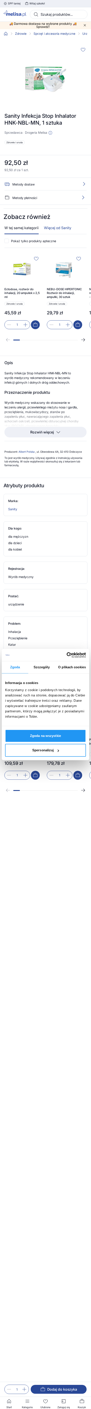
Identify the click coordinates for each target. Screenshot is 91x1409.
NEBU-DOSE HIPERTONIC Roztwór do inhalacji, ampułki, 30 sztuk (64, 293)
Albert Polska (27, 451)
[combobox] (58, 14)
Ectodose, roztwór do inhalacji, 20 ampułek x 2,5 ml (22, 293)
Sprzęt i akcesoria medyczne (54, 33)
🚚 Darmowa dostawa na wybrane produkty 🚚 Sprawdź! (43, 25)
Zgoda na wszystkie (45, 736)
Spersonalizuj (43, 750)
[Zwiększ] (24, 1389)
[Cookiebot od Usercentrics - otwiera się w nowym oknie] (66, 655)
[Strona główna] (6, 33)
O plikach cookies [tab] (72, 667)
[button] (50, 133)
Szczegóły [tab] (42, 667)
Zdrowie (21, 33)
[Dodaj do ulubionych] (83, 49)
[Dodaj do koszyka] (35, 324)
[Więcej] (83, 197)
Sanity (12, 509)
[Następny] (83, 339)
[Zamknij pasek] (84, 25)
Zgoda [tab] (15, 667)
